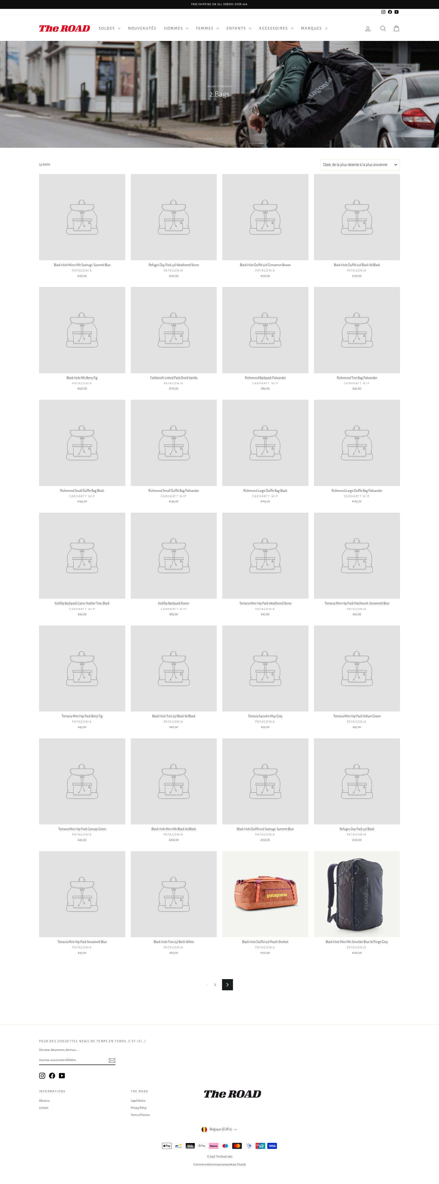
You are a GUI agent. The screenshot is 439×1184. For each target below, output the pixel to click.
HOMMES (174, 28)
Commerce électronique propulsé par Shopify (219, 1164)
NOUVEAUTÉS (142, 28)
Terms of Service (140, 1114)
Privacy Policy (139, 1107)
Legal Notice (138, 1100)
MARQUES (312, 28)
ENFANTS (237, 28)
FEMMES (205, 28)
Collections (224, 86)
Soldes (108, 28)
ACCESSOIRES (274, 28)
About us (44, 1100)
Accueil (211, 86)
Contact (43, 1107)
